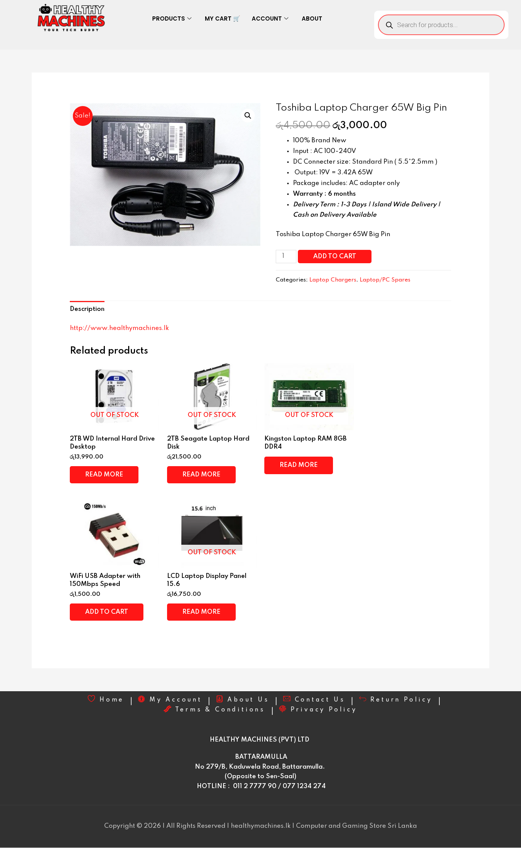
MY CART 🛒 (222, 18)
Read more (104, 474)
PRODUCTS (168, 18)
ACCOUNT (267, 18)
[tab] (87, 309)
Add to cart (334, 256)
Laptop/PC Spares (385, 280)
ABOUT (312, 18)
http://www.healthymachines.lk (119, 328)
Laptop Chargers (332, 280)
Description (87, 309)
